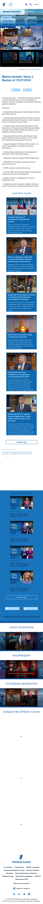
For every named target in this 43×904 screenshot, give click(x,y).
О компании (8, 867)
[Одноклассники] (27, 90)
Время (12, 12)
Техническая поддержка (24, 876)
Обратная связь (7, 876)
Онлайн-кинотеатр (32, 867)
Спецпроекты (19, 867)
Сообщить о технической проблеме (30, 69)
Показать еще (21, 442)
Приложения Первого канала (14, 870)
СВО (30, 453)
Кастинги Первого (32, 870)
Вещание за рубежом (23, 888)
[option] (9, 56)
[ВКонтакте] (15, 90)
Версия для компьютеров (21, 883)
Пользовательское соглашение (26, 873)
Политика (5, 453)
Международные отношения (18, 453)
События (38, 876)
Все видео (9, 873)
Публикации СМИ (21, 879)
